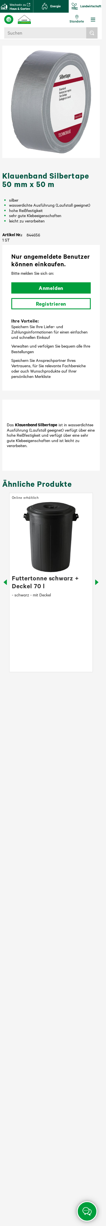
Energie (55, 6)
